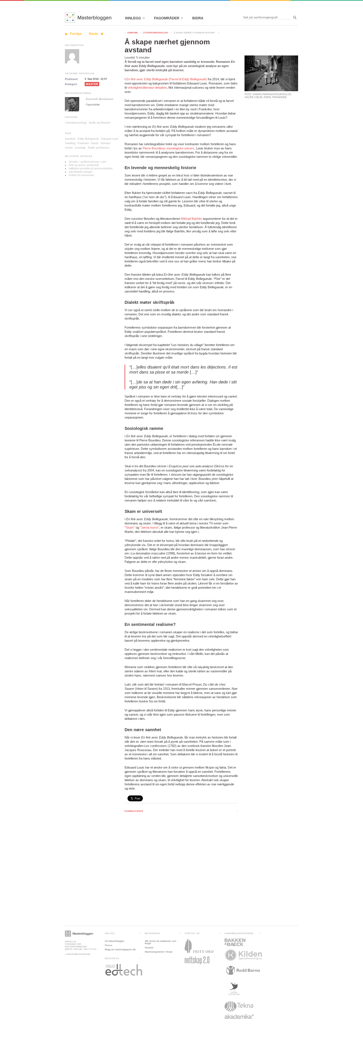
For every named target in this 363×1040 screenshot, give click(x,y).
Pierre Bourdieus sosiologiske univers (168, 148)
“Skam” (130, 527)
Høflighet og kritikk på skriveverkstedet (90, 168)
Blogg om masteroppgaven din (120, 949)
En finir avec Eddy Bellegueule (147, 79)
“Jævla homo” (149, 527)
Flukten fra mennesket (81, 175)
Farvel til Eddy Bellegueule (188, 79)
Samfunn (132, 33)
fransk (95, 143)
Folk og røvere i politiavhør (84, 165)
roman (69, 147)
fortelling (70, 143)
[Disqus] (181, 870)
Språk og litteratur (99, 122)
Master (92, 84)
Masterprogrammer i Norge (158, 951)
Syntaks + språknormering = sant (87, 161)
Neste (93, 34)
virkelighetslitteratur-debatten (147, 87)
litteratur (105, 143)
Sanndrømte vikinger (80, 171)
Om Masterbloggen (114, 941)
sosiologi (80, 147)
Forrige (76, 34)
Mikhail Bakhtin (191, 218)
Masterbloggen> (79, 934)
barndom (70, 138)
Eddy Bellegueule (88, 138)
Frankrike (83, 143)
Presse (108, 945)
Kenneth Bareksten (99, 99)
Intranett (149, 947)
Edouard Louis (109, 138)
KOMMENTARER (134, 811)
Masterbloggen (88, 18)
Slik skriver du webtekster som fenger (160, 942)
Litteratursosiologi (155, 33)
